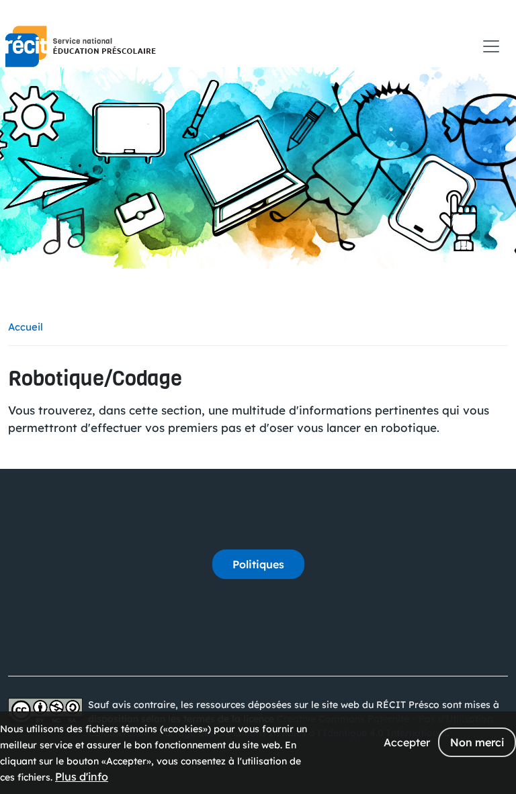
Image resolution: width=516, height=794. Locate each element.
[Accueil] (80, 46)
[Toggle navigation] (491, 46)
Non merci (477, 742)
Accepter (407, 742)
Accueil (25, 326)
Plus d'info (81, 776)
